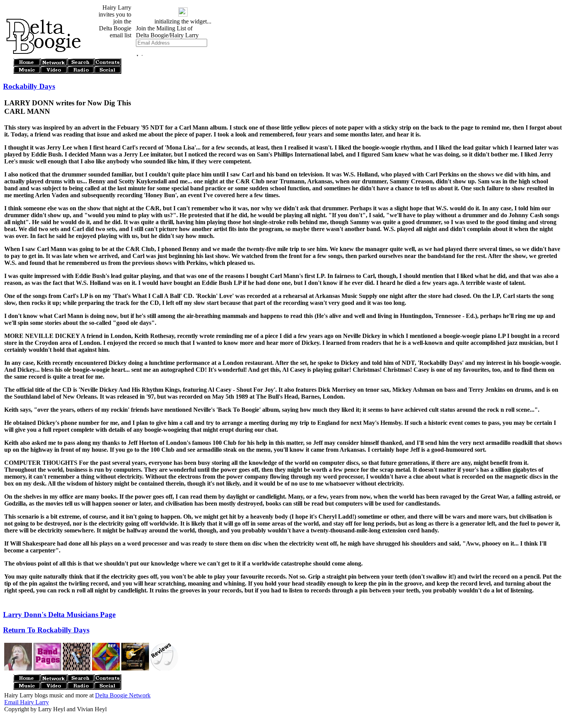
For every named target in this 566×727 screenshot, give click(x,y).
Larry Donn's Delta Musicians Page (59, 615)
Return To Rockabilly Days (46, 630)
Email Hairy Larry (26, 702)
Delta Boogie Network (123, 695)
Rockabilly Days (29, 86)
